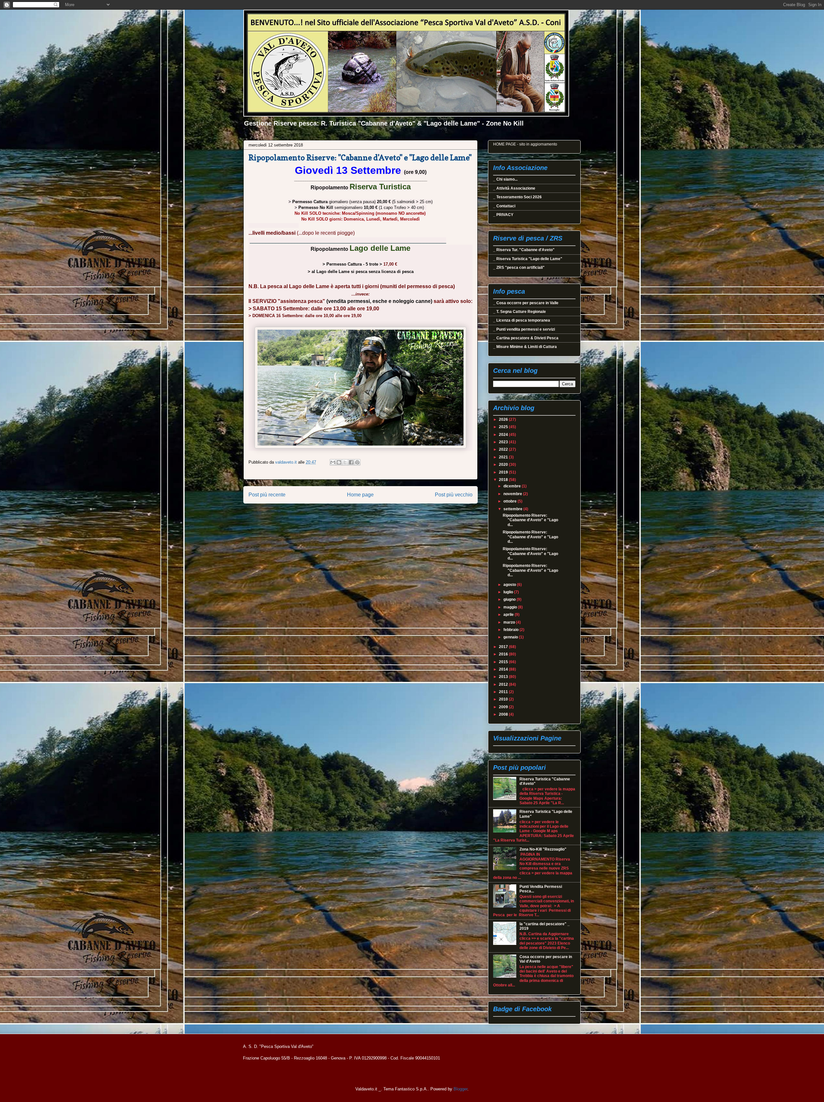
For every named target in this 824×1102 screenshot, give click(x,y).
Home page (360, 494)
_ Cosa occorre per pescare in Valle (525, 303)
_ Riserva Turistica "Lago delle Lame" (527, 259)
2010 (504, 699)
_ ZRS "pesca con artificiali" (519, 267)
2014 (504, 669)
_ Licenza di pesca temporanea (521, 320)
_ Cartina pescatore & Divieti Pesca (525, 338)
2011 (504, 692)
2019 (504, 472)
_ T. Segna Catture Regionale (519, 311)
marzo (509, 622)
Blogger (460, 1089)
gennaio (511, 637)
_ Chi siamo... (505, 179)
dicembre (512, 486)
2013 (504, 676)
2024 (504, 434)
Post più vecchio (454, 494)
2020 (504, 464)
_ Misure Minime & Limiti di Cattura (525, 346)
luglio (508, 592)
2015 (504, 662)
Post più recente (267, 494)
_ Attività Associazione (514, 188)
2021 (504, 457)
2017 (504, 647)
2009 (504, 707)
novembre (513, 494)
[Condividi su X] (345, 462)
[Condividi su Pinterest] (357, 462)
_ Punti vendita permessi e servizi (524, 329)
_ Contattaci (504, 206)
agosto (510, 584)
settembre (513, 509)
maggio (510, 607)
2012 (504, 684)
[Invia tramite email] (333, 462)
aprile (509, 614)
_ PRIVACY (503, 214)
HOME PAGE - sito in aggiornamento (525, 144)
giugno (510, 599)
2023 (504, 442)
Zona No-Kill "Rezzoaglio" (543, 849)
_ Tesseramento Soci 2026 (517, 197)
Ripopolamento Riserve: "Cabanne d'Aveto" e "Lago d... (530, 520)
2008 (504, 714)
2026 (504, 419)
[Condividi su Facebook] (351, 462)
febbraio (511, 629)
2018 (504, 479)
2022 (504, 449)
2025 (504, 427)
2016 (504, 654)
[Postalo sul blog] (339, 462)
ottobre (510, 501)
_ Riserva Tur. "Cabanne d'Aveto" (524, 250)
